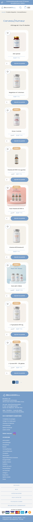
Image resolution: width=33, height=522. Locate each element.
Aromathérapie (7, 425)
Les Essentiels (6, 471)
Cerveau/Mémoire (7, 451)
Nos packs (16, 485)
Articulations (6, 445)
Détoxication (6, 456)
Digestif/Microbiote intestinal (10, 458)
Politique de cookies (16, 502)
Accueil (3, 12)
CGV (24, 518)
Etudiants (5, 464)
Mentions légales (17, 518)
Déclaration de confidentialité (16, 506)
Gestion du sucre (7, 466)
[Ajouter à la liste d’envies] (7, 33)
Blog (16, 489)
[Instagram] (14, 433)
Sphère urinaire (6, 477)
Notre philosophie (16, 493)
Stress (4, 479)
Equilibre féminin (7, 462)
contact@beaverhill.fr (12, 406)
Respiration (5, 475)
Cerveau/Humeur (7, 449)
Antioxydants (6, 440)
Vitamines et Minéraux (8, 423)
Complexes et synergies (9, 419)
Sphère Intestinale (7, 428)
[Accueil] (11, 396)
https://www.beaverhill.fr (14, 405)
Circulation (5, 453)
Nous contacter (16, 497)
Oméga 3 (5, 473)
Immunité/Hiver (7, 468)
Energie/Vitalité (7, 460)
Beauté (4, 447)
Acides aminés (6, 430)
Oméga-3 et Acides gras (9, 421)
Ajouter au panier (19, 63)
